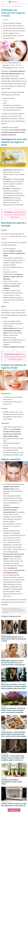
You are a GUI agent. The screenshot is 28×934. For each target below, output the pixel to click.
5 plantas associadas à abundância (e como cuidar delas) (11, 782)
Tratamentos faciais (17, 6)
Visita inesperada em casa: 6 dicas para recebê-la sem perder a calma (13, 639)
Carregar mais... (14, 810)
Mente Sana (4, 754)
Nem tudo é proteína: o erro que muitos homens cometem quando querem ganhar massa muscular (13, 686)
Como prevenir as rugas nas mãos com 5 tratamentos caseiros (14, 356)
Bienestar (4, 682)
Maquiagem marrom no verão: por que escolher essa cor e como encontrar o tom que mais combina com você (13, 663)
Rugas (5, 100)
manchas (20, 328)
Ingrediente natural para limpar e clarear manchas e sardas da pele (15, 214)
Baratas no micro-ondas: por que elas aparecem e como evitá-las (13, 805)
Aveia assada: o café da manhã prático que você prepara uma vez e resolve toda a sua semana (13, 734)
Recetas (3, 730)
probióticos (5, 236)
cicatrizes (6, 269)
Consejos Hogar (6, 635)
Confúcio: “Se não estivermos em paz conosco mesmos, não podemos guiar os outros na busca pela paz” (12, 758)
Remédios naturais (5, 6)
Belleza (3, 659)
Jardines (3, 706)
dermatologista (8, 570)
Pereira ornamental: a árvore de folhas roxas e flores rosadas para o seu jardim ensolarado (13, 710)
